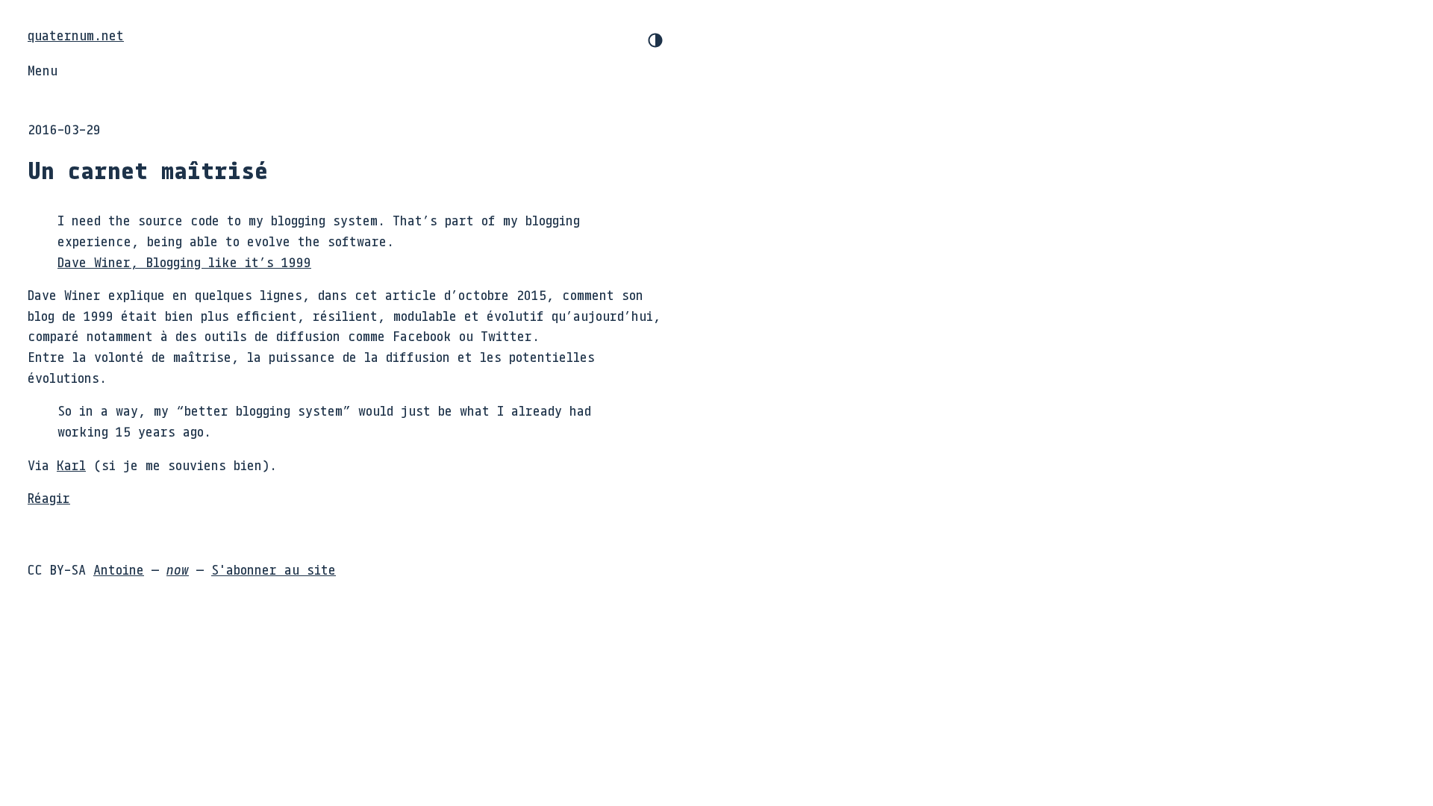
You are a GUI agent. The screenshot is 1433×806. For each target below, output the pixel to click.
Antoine (118, 569)
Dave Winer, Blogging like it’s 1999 (184, 262)
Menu (42, 70)
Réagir (49, 498)
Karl (71, 465)
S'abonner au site (273, 569)
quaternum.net (76, 35)
